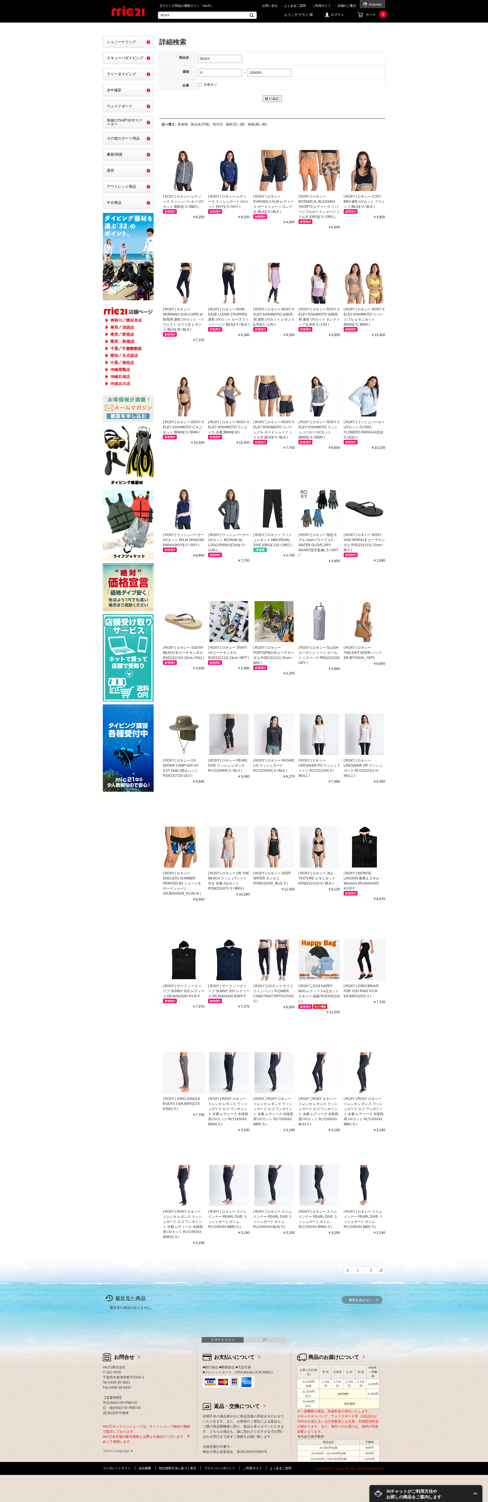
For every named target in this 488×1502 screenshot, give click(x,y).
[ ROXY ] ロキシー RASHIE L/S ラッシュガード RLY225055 (273, 765)
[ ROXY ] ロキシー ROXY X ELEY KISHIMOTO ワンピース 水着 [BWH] (228, 427)
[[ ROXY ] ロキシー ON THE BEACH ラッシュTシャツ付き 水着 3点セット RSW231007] (229, 847)
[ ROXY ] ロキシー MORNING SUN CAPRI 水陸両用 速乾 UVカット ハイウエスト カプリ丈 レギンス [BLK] (183, 319)
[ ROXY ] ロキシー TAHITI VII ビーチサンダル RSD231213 (228, 653)
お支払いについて (234, 1357)
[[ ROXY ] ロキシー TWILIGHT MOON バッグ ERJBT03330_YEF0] (364, 621)
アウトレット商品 (121, 186)
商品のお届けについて (333, 1357)
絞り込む (272, 98)
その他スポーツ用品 (123, 138)
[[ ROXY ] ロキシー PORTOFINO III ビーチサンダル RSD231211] (274, 621)
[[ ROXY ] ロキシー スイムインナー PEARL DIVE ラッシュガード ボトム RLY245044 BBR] (229, 1185)
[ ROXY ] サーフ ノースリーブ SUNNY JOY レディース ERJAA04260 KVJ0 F (183, 991)
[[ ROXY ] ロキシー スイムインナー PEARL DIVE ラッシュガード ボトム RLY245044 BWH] (319, 1185)
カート (375, 14)
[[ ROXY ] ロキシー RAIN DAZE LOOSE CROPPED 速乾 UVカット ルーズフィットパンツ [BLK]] (229, 283)
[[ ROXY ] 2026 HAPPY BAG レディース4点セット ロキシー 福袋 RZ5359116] (319, 960)
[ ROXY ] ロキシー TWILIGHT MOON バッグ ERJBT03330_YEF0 (363, 653)
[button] (425, 1493)
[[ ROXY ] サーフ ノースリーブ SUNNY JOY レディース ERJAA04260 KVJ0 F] (183, 960)
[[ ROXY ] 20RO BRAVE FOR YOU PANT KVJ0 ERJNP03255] (364, 960)
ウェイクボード (119, 106)
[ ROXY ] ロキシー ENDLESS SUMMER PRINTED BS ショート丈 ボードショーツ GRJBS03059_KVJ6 (182, 883)
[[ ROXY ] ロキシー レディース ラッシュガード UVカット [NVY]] (229, 170)
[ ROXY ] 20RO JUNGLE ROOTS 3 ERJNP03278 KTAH (181, 1104)
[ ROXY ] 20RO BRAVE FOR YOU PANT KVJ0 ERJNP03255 (361, 991)
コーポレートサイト (117, 1468)
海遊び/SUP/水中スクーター (124, 122)
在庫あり (210, 85)
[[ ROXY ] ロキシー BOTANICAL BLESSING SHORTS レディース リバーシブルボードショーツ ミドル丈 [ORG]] (319, 170)
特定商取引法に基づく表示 (177, 1468)
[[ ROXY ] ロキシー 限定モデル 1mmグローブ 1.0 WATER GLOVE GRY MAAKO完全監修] (319, 509)
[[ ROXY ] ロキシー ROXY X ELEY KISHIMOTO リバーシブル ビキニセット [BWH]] (364, 283)
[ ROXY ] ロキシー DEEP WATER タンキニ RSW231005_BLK (272, 878)
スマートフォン (223, 1340)
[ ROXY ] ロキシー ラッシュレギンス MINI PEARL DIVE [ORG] (272, 540)
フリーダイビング (121, 74)
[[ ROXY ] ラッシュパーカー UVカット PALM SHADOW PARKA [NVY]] (183, 509)
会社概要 (145, 1468)
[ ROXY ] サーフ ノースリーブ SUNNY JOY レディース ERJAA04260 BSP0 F (229, 991)
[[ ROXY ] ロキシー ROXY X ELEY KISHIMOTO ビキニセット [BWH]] (183, 396)
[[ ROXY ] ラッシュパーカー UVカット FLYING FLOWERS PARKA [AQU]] (364, 396)
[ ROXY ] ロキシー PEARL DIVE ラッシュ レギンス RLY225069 (228, 765)
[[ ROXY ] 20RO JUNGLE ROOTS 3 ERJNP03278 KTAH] (183, 1072)
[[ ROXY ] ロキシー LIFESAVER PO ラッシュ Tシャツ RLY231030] (319, 734)
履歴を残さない (360, 1300)
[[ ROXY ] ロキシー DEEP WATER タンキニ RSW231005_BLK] (274, 847)
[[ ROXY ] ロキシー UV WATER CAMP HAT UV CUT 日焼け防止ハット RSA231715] (183, 734)
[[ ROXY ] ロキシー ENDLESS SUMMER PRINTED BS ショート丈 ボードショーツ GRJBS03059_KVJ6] (183, 847)
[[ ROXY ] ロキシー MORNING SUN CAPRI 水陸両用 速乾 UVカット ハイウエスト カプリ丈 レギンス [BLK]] (183, 283)
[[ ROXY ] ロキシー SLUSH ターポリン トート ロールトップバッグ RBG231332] (319, 621)
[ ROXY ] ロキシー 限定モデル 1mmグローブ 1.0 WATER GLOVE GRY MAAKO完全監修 (318, 545)
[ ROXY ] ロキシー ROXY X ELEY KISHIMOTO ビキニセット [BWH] (183, 427)
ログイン (337, 15)
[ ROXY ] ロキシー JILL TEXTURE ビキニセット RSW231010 (317, 878)
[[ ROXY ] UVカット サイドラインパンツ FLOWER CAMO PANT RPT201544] (274, 960)
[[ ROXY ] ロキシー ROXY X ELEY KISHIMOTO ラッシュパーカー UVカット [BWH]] (319, 396)
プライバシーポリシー (219, 1468)
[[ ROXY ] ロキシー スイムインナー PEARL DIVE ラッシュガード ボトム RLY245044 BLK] (274, 1185)
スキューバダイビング (125, 58)
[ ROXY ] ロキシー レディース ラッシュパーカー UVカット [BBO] (183, 202)
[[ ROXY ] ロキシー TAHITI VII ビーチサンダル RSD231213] (229, 621)
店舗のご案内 (346, 5)
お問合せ (124, 1357)
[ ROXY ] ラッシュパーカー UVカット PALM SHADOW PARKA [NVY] (183, 540)
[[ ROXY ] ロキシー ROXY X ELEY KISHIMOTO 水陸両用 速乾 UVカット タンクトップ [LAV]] (319, 283)
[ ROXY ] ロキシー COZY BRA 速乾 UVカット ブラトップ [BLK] (364, 202)
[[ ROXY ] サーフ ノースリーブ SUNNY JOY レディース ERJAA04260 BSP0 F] (229, 960)
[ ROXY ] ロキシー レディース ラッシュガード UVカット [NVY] (228, 202)
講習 (110, 170)
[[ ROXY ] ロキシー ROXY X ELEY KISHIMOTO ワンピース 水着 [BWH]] (229, 396)
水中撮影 (114, 90)
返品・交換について (237, 1406)
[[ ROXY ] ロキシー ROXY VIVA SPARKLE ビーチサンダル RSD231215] (364, 509)
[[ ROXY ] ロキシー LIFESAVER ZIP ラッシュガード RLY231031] (364, 734)
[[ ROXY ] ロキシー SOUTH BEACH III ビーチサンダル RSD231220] (183, 621)
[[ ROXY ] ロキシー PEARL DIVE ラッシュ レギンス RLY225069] (229, 734)
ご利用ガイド (321, 5)
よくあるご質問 (295, 5)
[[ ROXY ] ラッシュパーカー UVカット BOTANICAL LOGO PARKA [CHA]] (229, 509)
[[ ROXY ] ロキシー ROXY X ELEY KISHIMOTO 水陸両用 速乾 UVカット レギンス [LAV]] (274, 283)
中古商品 (114, 202)
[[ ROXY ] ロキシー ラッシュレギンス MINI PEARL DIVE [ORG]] (274, 509)
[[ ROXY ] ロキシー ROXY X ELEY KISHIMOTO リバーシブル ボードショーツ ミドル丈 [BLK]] (274, 396)
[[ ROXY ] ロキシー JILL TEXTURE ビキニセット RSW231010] (319, 847)
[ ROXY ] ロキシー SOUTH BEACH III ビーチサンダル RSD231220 (183, 653)
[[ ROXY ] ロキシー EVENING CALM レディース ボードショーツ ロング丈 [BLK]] (274, 170)
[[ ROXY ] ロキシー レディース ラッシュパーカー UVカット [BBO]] (183, 170)
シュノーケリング (121, 42)
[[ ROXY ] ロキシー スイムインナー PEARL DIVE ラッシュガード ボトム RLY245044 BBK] (364, 1185)
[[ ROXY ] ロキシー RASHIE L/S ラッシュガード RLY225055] (274, 734)
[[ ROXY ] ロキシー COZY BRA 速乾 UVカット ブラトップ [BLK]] (364, 170)
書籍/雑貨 (115, 154)
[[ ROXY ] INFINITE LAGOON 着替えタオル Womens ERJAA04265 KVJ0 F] (364, 847)
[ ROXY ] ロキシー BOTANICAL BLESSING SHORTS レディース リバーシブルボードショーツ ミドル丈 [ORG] (319, 207)
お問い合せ (270, 5)
